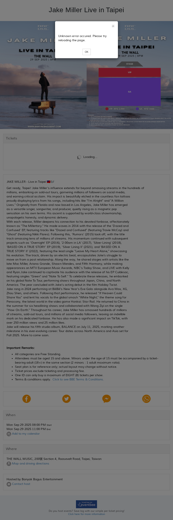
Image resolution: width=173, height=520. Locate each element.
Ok (86, 51)
